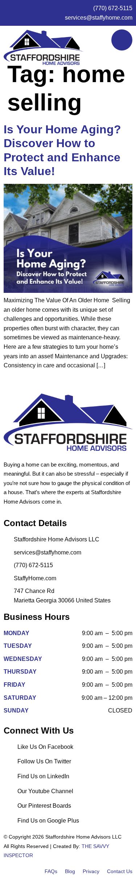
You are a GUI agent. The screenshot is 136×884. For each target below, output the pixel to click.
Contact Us (119, 871)
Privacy (91, 871)
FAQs (51, 871)
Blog (70, 871)
